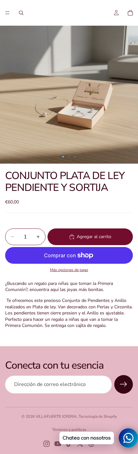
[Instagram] (46, 444)
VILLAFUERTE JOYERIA (56, 416)
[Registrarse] (123, 384)
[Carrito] (130, 13)
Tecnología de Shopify (98, 416)
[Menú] (7, 12)
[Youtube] (58, 444)
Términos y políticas (69, 429)
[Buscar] (21, 13)
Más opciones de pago (69, 269)
